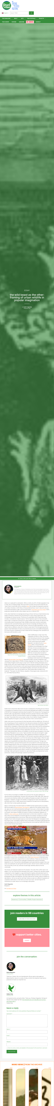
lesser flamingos (35, 857)
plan (28, 606)
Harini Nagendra (17, 586)
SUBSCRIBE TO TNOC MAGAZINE (27, 919)
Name (8, 1029)
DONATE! (27, 940)
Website (9, 1041)
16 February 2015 (10, 995)
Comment (9, 1013)
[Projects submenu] (45, 18)
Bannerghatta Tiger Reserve (16, 659)
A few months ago (13, 814)
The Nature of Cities (11, 888)
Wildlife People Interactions (35, 899)
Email (8, 1035)
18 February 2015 (10, 973)
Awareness (15, 899)
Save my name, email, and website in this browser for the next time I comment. (27, 1048)
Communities (22, 899)
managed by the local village (39, 609)
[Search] (31, 13)
